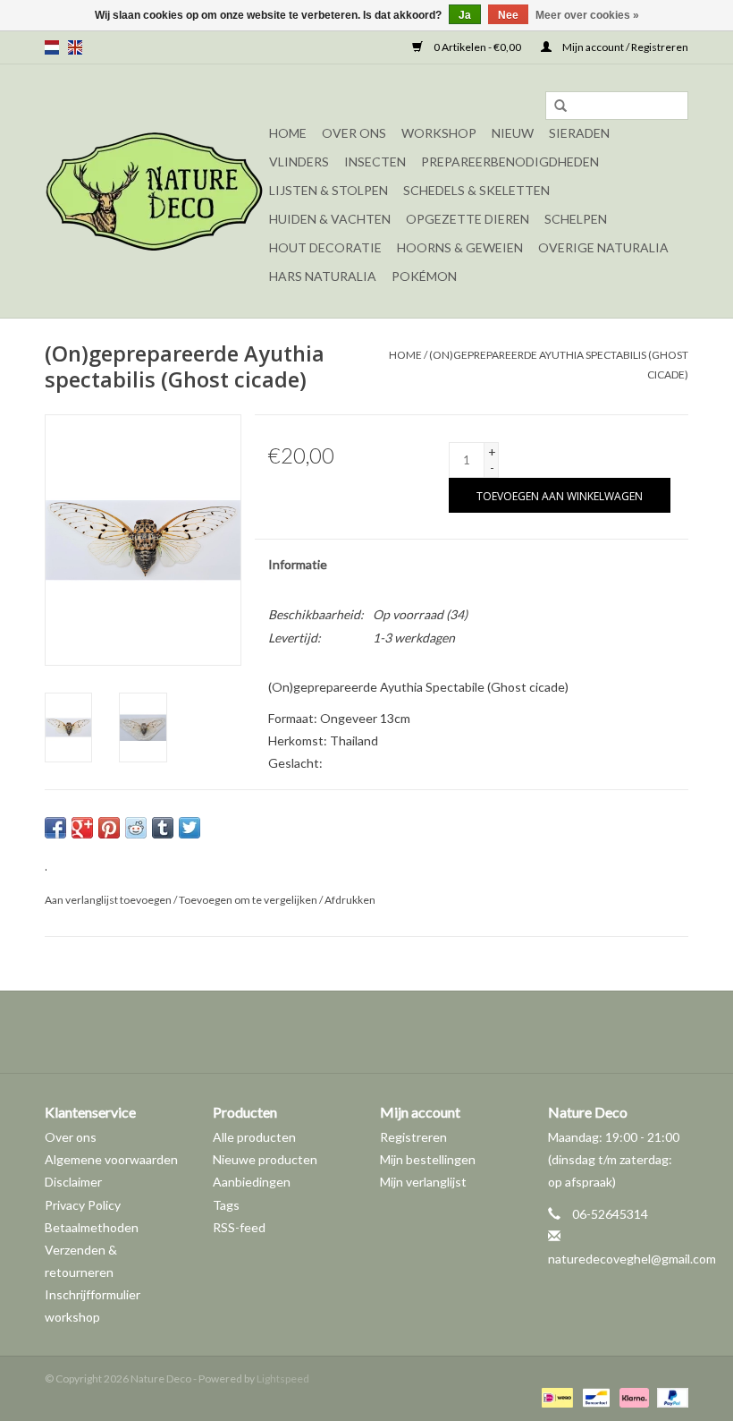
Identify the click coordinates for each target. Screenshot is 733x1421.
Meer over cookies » (587, 15)
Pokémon (424, 276)
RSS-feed (239, 1227)
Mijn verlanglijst (423, 1181)
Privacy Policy (83, 1205)
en (75, 47)
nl (52, 47)
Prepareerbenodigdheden (510, 161)
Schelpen (575, 218)
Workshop (438, 132)
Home (288, 132)
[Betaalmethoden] (554, 1396)
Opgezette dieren (467, 218)
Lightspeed (283, 1378)
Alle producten (254, 1136)
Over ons (354, 132)
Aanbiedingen (252, 1181)
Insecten (375, 161)
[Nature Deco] (154, 191)
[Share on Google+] (82, 827)
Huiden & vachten (330, 218)
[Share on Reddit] (136, 827)
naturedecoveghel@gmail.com (632, 1258)
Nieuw (513, 132)
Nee (508, 15)
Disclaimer (73, 1181)
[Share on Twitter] (189, 827)
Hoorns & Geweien (460, 247)
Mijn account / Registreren (624, 47)
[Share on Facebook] (55, 827)
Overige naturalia (603, 247)
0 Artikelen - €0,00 (477, 47)
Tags (226, 1205)
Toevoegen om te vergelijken (249, 899)
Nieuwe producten (265, 1159)
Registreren (413, 1136)
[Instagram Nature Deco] (382, 1031)
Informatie (297, 564)
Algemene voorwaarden (111, 1159)
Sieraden (579, 132)
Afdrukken (349, 899)
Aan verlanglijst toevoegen (108, 899)
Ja (465, 15)
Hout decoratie (325, 247)
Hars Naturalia (322, 276)
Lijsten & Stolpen (328, 190)
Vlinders (299, 161)
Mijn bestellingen (428, 1159)
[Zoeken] (560, 106)
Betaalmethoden (92, 1227)
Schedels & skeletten (476, 190)
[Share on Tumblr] (162, 827)
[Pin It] (109, 827)
